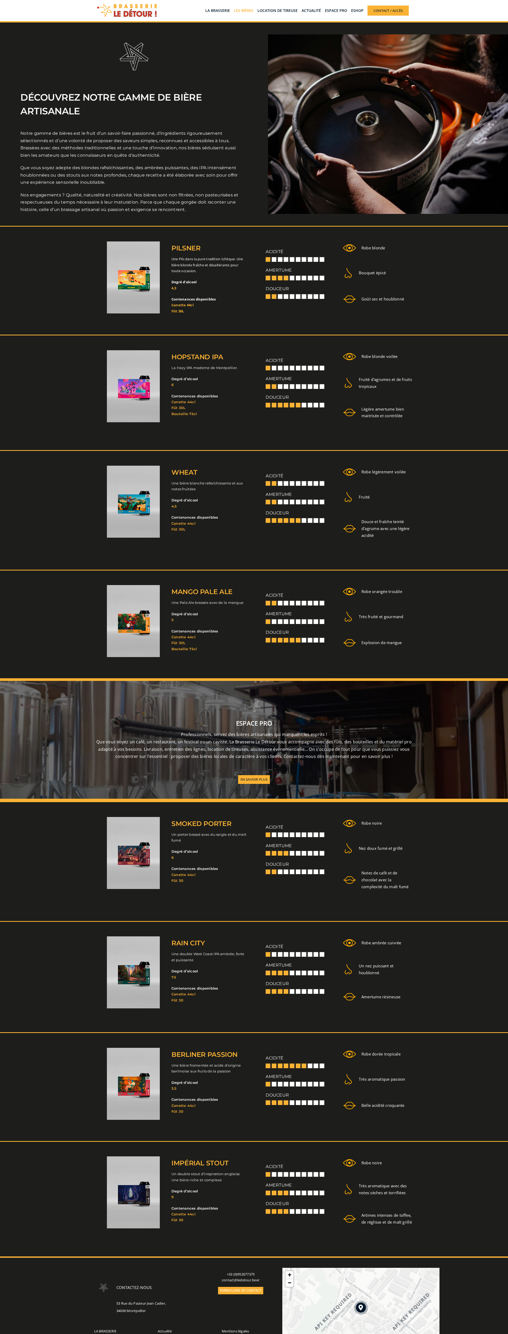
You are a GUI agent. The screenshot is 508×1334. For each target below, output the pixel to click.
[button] (361, 1307)
